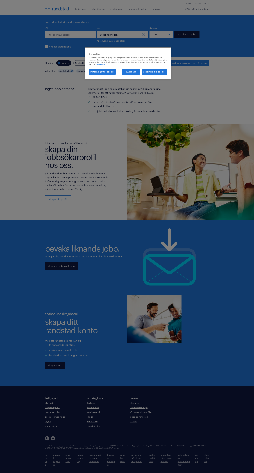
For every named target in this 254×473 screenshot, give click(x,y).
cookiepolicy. (100, 64)
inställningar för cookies (102, 71)
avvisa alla (131, 71)
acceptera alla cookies (154, 71)
